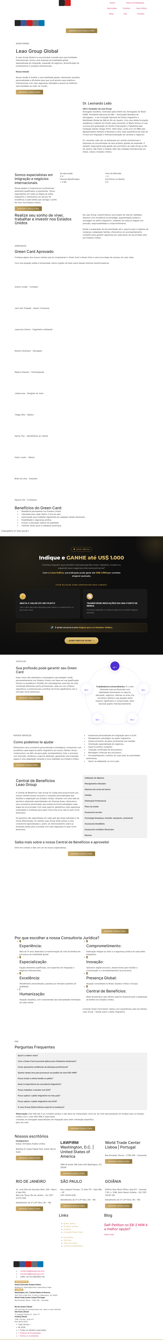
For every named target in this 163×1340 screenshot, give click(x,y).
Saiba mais (109, 1234)
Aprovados (112, 8)
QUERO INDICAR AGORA (80, 640)
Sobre (112, 3)
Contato (140, 14)
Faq (125, 14)
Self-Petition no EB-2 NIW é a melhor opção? (125, 1227)
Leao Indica (141, 8)
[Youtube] (68, 3)
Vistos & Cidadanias (135, 3)
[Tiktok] (34, 1264)
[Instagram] (62, 3)
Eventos (126, 8)
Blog (111, 14)
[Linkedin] (40, 1264)
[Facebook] (22, 1264)
